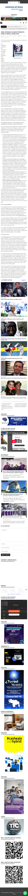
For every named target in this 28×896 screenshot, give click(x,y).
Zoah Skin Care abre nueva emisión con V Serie (12, 517)
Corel (21, 35)
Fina (23, 474)
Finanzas (7, 503)
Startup (6, 458)
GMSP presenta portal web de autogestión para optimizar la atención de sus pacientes (13, 494)
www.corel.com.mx (22, 215)
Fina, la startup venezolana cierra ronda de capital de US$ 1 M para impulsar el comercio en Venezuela (13, 472)
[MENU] (1, 23)
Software (3, 458)
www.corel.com (7, 236)
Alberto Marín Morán (12, 35)
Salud (7, 481)
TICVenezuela (11, 458)
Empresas (3, 481)
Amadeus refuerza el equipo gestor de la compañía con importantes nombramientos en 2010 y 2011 (7, 406)
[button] (25, 893)
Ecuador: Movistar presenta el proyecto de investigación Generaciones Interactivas (21, 405)
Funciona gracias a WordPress (7, 892)
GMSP (23, 496)
